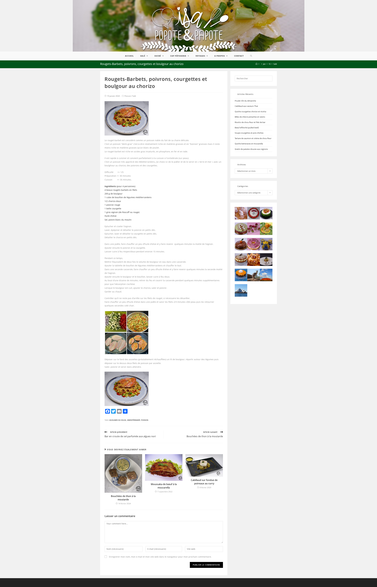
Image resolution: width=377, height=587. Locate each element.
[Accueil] (256, 64)
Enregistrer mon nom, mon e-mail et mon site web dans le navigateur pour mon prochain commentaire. (160, 556)
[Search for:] (253, 78)
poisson (144, 420)
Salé (134, 96)
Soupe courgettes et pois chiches (249, 133)
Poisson (128, 96)
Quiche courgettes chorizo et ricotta (250, 111)
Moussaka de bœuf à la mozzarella (164, 486)
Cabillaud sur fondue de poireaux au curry (204, 481)
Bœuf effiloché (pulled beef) (247, 127)
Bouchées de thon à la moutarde (123, 497)
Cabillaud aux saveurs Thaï (246, 106)
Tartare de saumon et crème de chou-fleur (253, 138)
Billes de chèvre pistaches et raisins (250, 116)
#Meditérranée (133, 420)
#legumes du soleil (117, 420)
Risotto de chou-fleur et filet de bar (250, 122)
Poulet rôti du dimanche (245, 100)
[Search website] (251, 56)
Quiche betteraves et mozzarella (249, 143)
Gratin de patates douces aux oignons (251, 149)
